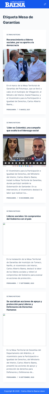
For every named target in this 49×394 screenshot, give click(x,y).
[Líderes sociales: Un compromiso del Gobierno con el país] (24, 239)
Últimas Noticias (13, 35)
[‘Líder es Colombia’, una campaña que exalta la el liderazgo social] (24, 150)
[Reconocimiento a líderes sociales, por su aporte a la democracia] (24, 65)
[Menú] (45, 4)
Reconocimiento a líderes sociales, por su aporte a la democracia (20, 42)
